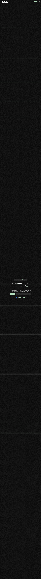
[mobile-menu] (39, 2)
